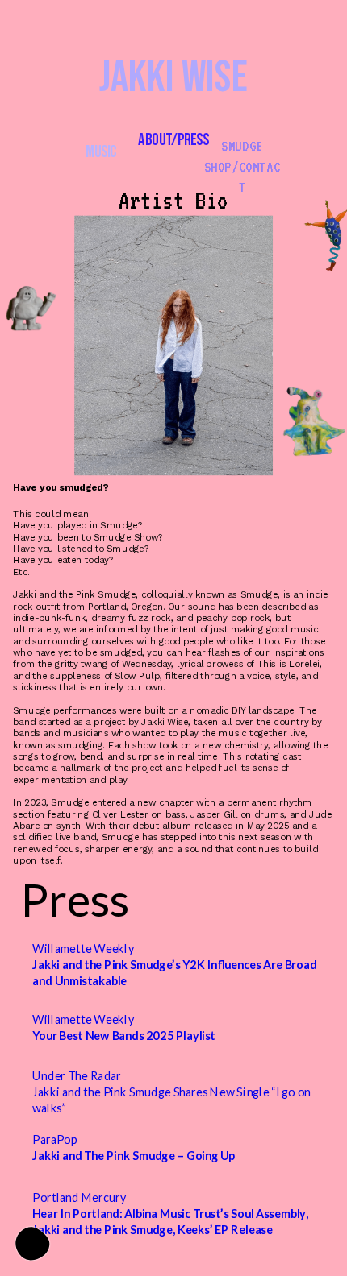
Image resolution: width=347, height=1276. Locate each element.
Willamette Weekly (175, 965)
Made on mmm (32, 1243)
